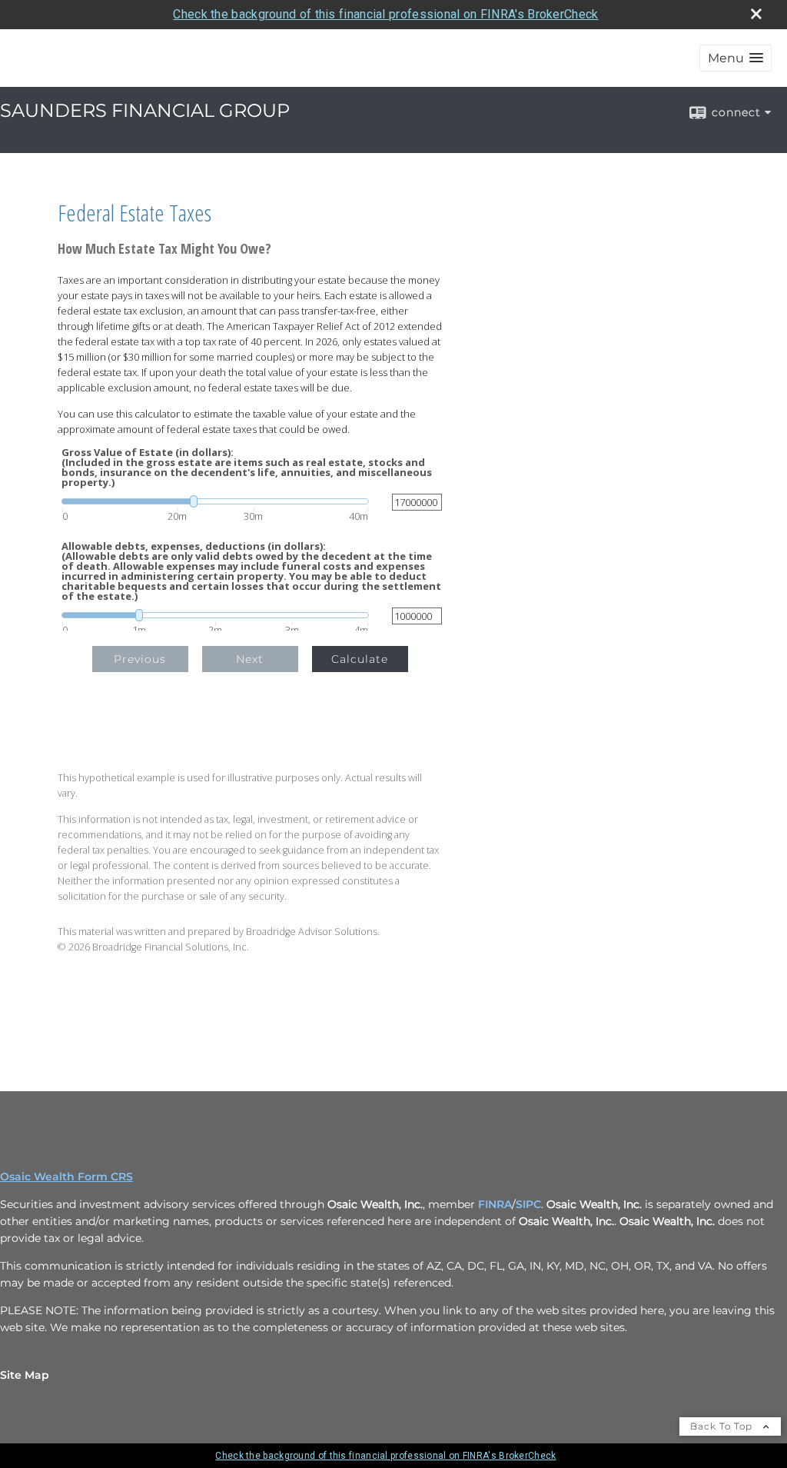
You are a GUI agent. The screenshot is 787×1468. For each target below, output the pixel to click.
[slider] (215, 501)
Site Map (24, 1375)
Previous (140, 659)
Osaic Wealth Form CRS (66, 1176)
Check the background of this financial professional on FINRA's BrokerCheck (385, 14)
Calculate (359, 659)
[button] (735, 58)
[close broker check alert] (756, 14)
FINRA (495, 1204)
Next (250, 659)
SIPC (528, 1204)
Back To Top (722, 1426)
